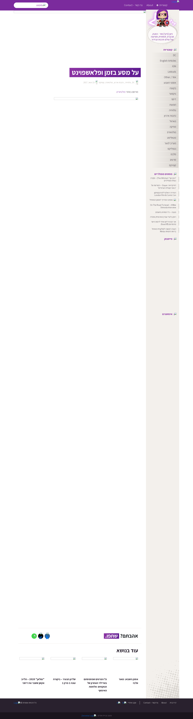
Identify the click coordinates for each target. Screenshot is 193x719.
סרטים (173, 159)
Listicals (172, 71)
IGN (174, 66)
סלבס (173, 154)
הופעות (172, 104)
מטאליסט (171, 137)
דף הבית (173, 702)
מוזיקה (173, 126)
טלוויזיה (172, 110)
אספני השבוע (170, 82)
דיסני (173, 99)
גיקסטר (172, 93)
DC (174, 55)
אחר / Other (170, 77)
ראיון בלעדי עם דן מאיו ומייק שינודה (163, 217)
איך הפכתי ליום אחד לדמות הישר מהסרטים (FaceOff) (163, 222)
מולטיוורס (171, 132)
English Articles (168, 60)
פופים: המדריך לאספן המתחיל (161, 200)
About (150, 5)
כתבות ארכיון (170, 115)
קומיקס (172, 165)
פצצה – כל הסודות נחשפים (165, 212)
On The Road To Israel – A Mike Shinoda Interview (163, 206)
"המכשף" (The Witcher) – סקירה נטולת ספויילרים (163, 179)
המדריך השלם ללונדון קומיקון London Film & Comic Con (165, 193)
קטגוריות (163, 5)
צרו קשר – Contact (133, 5)
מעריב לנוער (170, 143)
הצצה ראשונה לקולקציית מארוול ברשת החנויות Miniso (164, 230)
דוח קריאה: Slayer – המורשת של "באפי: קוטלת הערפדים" (163, 186)
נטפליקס (172, 148)
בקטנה (173, 88)
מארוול (173, 121)
